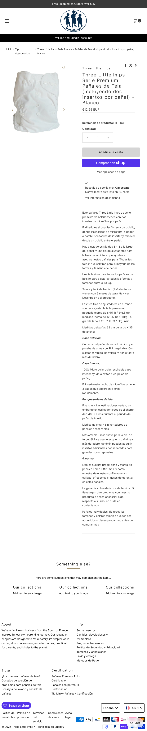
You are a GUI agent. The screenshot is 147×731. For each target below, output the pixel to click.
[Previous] (12, 110)
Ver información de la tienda (102, 197)
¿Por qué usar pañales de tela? (21, 676)
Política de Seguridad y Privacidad (98, 647)
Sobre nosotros (86, 630)
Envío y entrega (86, 656)
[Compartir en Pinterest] (136, 65)
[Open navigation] (7, 20)
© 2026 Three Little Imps (17, 726)
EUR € (135, 707)
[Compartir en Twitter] (131, 65)
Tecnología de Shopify (50, 726)
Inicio (9, 49)
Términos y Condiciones (91, 651)
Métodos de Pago (88, 660)
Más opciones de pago (111, 171)
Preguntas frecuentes (90, 643)
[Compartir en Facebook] (126, 65)
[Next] (64, 110)
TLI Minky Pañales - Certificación (72, 693)
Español (108, 707)
